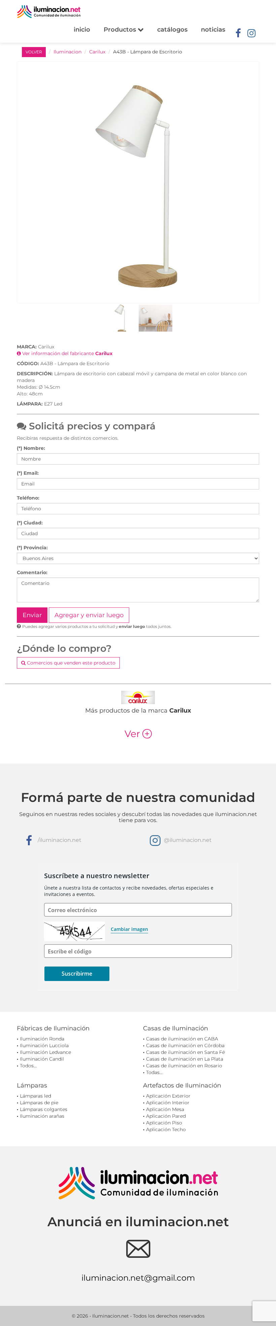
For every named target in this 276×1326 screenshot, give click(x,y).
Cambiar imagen (129, 929)
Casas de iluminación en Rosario (184, 1066)
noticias (213, 29)
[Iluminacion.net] (49, 11)
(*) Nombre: (31, 448)
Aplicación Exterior (168, 1096)
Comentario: (32, 572)
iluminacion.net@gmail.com (138, 1278)
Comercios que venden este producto (70, 663)
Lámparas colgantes (43, 1109)
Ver (138, 733)
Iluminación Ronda (42, 1039)
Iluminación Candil (42, 1059)
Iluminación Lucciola (44, 1045)
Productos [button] (121, 29)
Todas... (154, 1072)
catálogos (172, 29)
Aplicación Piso (164, 1123)
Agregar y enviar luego (89, 615)
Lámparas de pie (39, 1103)
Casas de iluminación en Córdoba (185, 1045)
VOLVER (34, 51)
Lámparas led (35, 1096)
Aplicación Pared (166, 1116)
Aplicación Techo (166, 1129)
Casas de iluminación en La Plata (184, 1059)
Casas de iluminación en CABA (182, 1039)
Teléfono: (28, 498)
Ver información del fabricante (66, 353)
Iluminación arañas (42, 1116)
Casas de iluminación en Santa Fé (185, 1052)
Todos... (28, 1066)
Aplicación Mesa (165, 1109)
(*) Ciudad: (30, 523)
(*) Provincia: (32, 548)
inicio (82, 29)
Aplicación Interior (167, 1103)
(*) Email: (28, 473)
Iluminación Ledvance (45, 1052)
